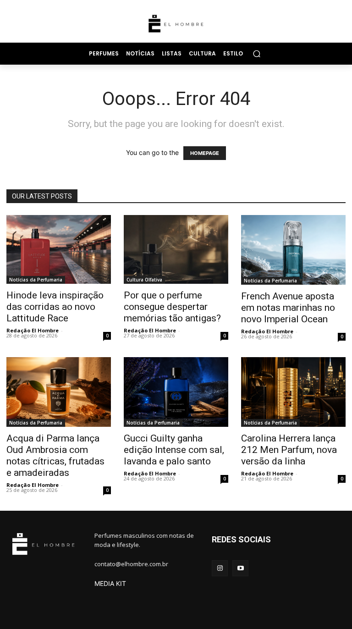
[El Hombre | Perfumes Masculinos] (176, 23)
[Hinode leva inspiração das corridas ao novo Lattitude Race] (58, 249)
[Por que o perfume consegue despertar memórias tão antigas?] (176, 249)
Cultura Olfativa (144, 279)
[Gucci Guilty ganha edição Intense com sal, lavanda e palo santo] (176, 392)
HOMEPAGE (204, 153)
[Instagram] (220, 568)
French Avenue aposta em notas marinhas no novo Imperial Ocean (288, 308)
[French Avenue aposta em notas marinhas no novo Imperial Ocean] (293, 250)
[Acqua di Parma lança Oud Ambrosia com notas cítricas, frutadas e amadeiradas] (58, 392)
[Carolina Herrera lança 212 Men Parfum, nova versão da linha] (293, 392)
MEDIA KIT (110, 583)
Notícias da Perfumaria (35, 279)
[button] (256, 53)
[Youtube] (240, 568)
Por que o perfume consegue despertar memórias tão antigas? (172, 307)
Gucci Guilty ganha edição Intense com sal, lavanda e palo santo (174, 450)
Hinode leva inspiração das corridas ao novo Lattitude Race (55, 307)
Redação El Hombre (32, 330)
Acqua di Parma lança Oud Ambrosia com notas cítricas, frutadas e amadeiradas (55, 455)
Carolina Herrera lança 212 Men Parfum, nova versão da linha (289, 450)
